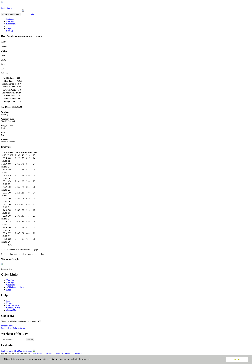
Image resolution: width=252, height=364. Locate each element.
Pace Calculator (12, 305)
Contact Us (11, 310)
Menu (11, 14)
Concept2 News (13, 308)
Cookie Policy (77, 353)
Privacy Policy (37, 353)
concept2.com (7, 326)
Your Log (10, 280)
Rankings (10, 21)
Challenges (10, 24)
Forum (9, 303)
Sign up (30, 339)
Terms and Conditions (53, 353)
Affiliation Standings (14, 287)
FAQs (8, 301)
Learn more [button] (84, 359)
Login (3, 8)
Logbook (10, 19)
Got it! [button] (237, 359)
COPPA (67, 353)
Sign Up (10, 8)
